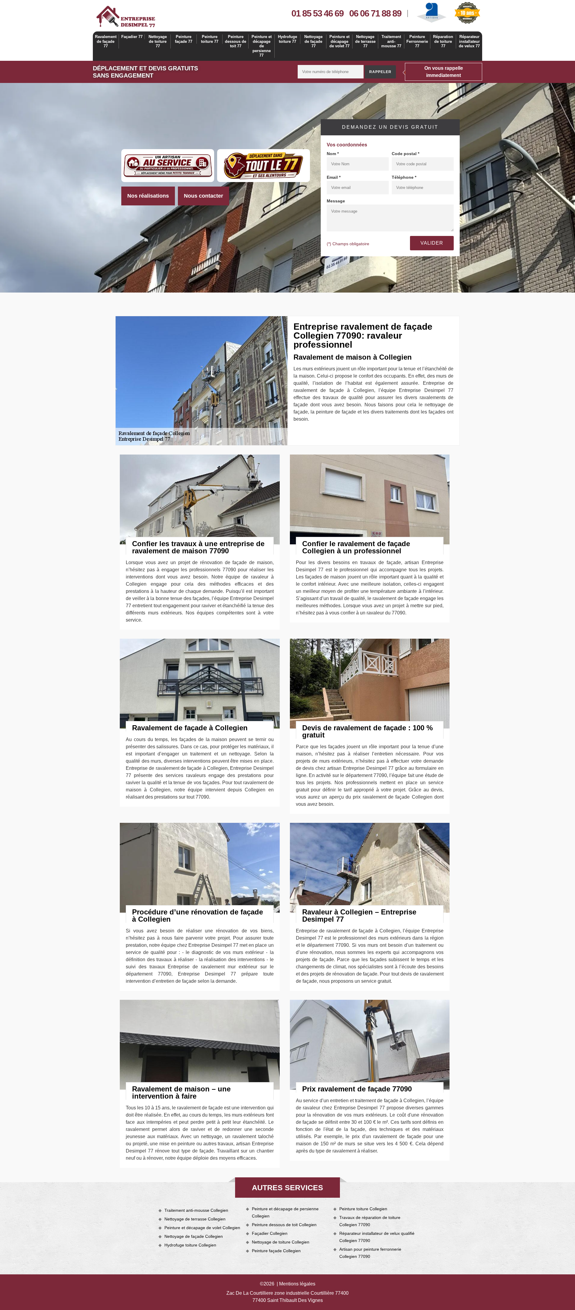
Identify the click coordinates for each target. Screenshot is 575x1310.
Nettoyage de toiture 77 (158, 41)
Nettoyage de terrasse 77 (365, 41)
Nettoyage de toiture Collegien (280, 1242)
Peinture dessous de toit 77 (235, 41)
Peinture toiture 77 (209, 39)
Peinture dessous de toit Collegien (284, 1224)
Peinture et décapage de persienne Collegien (285, 1212)
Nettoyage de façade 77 (313, 41)
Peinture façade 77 (183, 39)
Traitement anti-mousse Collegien (196, 1210)
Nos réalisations (148, 196)
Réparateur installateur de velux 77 (469, 41)
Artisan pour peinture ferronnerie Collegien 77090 (370, 1253)
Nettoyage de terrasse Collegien (195, 1219)
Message (336, 201)
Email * (334, 177)
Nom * (333, 153)
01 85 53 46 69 (317, 13)
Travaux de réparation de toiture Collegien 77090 (369, 1221)
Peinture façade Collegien (276, 1250)
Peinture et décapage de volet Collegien (202, 1227)
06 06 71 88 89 (375, 13)
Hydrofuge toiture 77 (287, 39)
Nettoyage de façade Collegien (193, 1236)
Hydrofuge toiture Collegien (190, 1245)
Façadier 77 (132, 36)
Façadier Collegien (270, 1233)
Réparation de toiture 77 (443, 41)
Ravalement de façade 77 (105, 41)
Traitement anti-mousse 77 (391, 41)
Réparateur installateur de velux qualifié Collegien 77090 (376, 1237)
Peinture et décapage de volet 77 (339, 41)
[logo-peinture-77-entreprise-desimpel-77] (126, 16)
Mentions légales (297, 1283)
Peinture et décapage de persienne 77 (262, 45)
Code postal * (405, 153)
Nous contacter (203, 196)
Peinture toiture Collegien (363, 1208)
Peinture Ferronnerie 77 (417, 41)
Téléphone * (404, 177)
